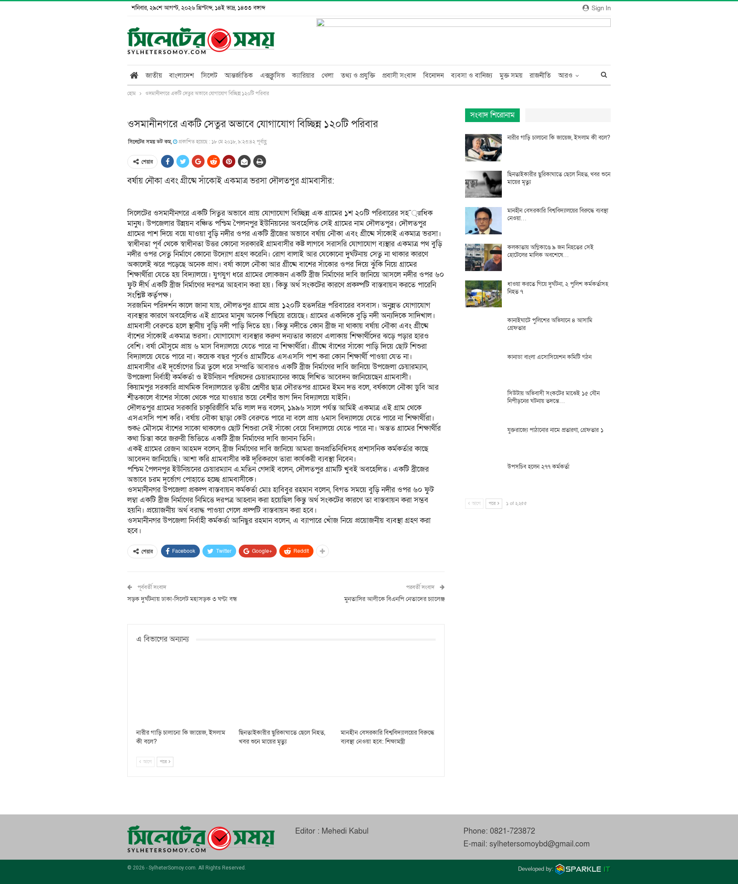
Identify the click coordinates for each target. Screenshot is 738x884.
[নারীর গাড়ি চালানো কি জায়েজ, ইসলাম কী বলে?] (183, 691)
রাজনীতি (540, 75)
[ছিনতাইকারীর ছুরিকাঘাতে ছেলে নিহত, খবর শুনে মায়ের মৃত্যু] (286, 691)
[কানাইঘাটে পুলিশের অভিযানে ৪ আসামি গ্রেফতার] (483, 330)
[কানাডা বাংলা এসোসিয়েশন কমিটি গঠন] (483, 367)
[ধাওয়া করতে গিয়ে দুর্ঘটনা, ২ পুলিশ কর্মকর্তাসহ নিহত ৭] (483, 294)
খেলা (328, 75)
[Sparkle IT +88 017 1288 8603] (583, 869)
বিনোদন (433, 75)
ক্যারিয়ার (303, 75)
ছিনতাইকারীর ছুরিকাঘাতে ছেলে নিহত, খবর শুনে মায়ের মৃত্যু (558, 178)
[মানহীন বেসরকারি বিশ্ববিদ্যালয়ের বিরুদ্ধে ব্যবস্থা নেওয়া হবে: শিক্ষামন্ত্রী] (388, 691)
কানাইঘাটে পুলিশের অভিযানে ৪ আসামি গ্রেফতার (549, 324)
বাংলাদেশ (181, 75)
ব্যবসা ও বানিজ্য (471, 75)
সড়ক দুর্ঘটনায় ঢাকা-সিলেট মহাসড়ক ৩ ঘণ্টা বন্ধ (182, 599)
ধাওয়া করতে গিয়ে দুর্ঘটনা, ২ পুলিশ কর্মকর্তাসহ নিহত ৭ (557, 288)
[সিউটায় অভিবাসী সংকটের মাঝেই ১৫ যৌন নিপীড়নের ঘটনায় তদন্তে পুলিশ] (483, 403)
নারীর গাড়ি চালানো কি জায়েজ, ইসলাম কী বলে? (558, 138)
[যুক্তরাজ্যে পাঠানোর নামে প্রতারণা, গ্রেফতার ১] (483, 440)
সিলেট (209, 75)
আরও (565, 75)
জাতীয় (154, 75)
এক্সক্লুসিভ (272, 75)
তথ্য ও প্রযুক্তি (358, 75)
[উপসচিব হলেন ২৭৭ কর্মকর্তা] (483, 476)
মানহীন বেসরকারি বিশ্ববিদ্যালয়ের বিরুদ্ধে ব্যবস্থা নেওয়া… (557, 214)
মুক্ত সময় (511, 75)
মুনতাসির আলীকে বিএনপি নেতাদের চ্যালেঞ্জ (394, 599)
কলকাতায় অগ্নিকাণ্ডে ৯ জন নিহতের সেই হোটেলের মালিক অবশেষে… (550, 251)
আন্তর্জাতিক (239, 75)
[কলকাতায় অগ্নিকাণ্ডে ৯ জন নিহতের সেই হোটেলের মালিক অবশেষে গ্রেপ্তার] (483, 257)
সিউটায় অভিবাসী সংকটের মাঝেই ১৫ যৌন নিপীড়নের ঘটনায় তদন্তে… (553, 397)
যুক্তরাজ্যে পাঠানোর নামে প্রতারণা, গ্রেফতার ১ (555, 430)
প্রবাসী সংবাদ (399, 75)
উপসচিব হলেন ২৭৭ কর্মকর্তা (538, 467)
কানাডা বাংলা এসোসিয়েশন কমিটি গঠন (549, 357)
